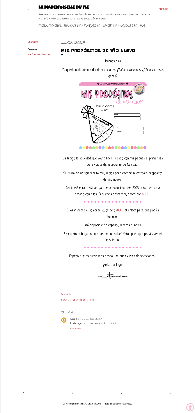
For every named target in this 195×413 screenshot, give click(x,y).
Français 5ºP (72, 26)
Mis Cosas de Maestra (39, 54)
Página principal (50, 26)
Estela (73, 318)
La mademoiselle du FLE (64, 7)
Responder (76, 328)
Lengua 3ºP (110, 26)
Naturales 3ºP (129, 26)
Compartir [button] (33, 41)
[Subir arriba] (190, 407)
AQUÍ (145, 194)
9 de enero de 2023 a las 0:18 (90, 319)
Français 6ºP (92, 26)
